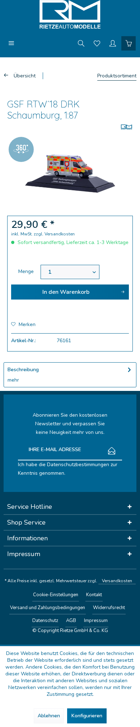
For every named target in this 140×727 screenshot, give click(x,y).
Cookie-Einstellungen (55, 595)
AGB (71, 620)
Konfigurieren (86, 715)
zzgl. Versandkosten (54, 234)
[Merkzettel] (97, 43)
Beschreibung (23, 369)
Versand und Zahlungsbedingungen (47, 607)
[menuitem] (11, 43)
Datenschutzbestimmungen (78, 464)
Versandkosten (117, 581)
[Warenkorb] (128, 43)
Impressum (96, 620)
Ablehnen (49, 715)
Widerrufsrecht (109, 607)
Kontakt (94, 595)
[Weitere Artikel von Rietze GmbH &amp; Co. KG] (126, 127)
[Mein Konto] (113, 43)
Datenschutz (45, 620)
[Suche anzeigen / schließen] (81, 43)
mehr (13, 380)
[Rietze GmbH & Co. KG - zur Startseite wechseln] (70, 14)
